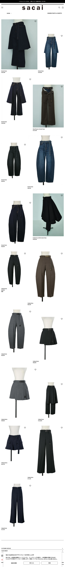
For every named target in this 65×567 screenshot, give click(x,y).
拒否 (49, 563)
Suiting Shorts (36, 361)
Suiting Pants (4, 288)
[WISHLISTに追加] (35, 21)
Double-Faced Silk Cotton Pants (40, 237)
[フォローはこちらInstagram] (2, 556)
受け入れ (31, 563)
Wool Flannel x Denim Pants (39, 129)
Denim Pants (4, 71)
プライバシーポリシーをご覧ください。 (47, 559)
